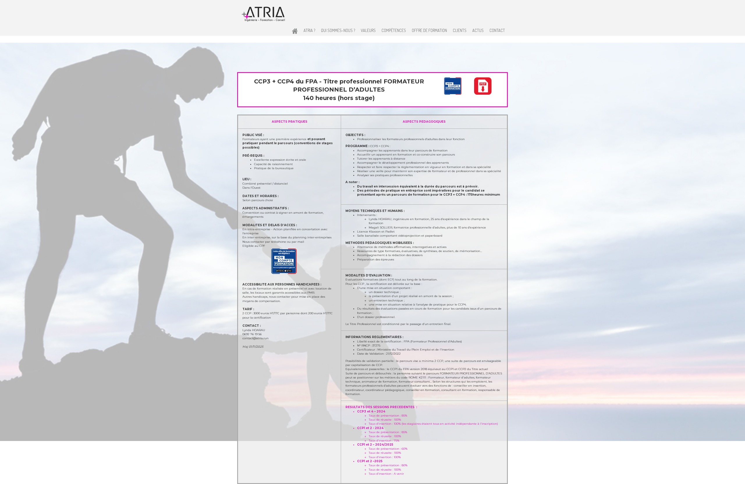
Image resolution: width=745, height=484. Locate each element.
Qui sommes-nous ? (338, 30)
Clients (459, 30)
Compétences (394, 30)
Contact (497, 30)
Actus (478, 30)
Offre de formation (429, 30)
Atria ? (309, 30)
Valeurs (368, 30)
